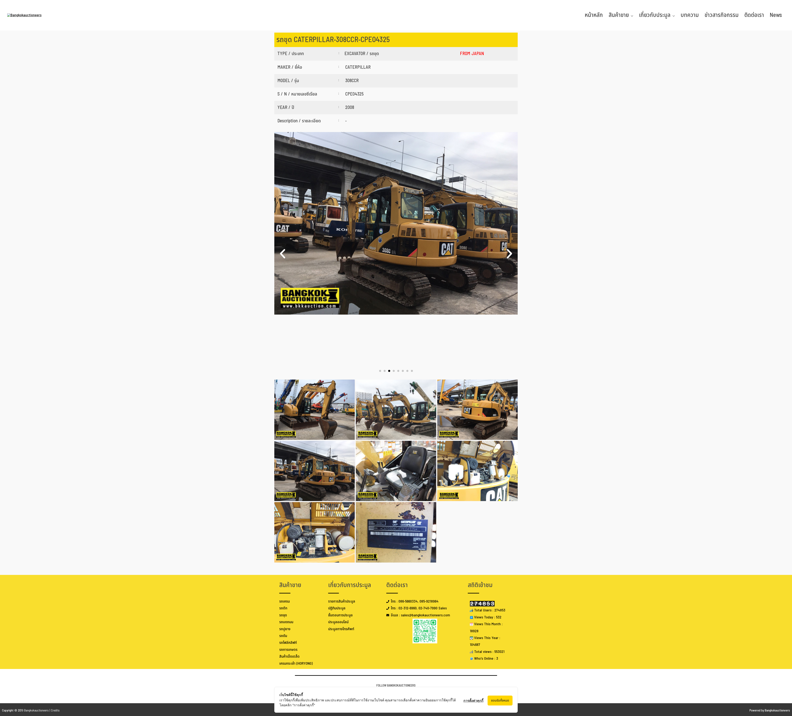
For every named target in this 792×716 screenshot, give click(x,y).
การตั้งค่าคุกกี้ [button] (473, 700)
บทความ (690, 15)
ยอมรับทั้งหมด (500, 700)
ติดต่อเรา (754, 15)
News (776, 15)
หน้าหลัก (594, 15)
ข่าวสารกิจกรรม (722, 15)
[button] (282, 254)
